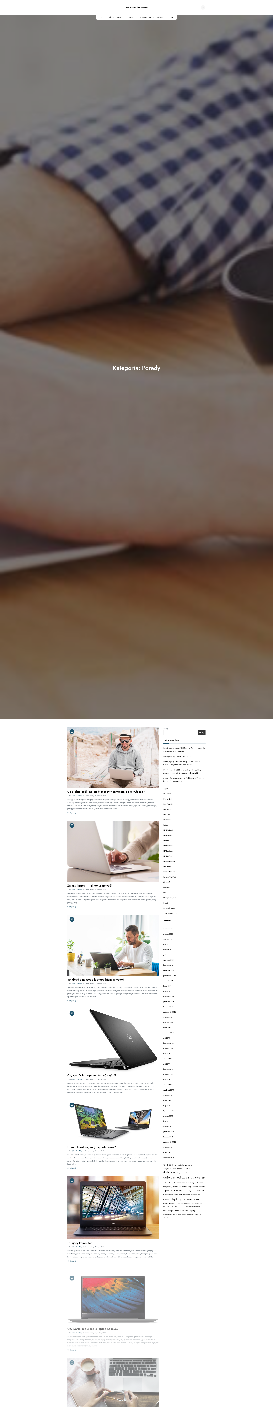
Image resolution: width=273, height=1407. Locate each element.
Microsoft (166, 882)
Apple (165, 788)
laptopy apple (168, 1194)
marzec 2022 (168, 934)
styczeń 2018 (168, 1059)
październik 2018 (169, 1012)
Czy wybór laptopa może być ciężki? (92, 1075)
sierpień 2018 (168, 1022)
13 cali (165, 1165)
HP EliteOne (167, 835)
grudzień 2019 (168, 970)
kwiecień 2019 (168, 996)
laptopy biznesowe (182, 1194)
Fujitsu (165, 825)
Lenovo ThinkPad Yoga (196, 1203)
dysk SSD (200, 1177)
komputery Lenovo (190, 1186)
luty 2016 (166, 1121)
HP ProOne (167, 856)
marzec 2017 (168, 1074)
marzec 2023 (168, 929)
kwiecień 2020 (168, 965)
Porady (130, 17)
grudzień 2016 (168, 1090)
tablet (178, 1214)
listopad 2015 (168, 1137)
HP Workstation (169, 861)
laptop (202, 1186)
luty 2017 (166, 1079)
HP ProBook (168, 846)
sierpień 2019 (168, 981)
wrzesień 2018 (168, 1017)
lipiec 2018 (167, 1027)
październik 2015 (169, 1142)
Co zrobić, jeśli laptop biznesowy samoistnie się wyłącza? (106, 791)
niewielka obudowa (193, 1206)
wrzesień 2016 (168, 1095)
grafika (174, 1183)
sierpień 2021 (168, 939)
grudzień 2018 (168, 1001)
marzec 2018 (168, 1048)
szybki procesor (169, 1214)
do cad (191, 1173)
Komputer (177, 1186)
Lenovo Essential (169, 872)
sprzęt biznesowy (200, 1211)
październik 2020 (169, 955)
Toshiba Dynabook (170, 913)
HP (101, 17)
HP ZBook (167, 866)
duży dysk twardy (188, 1178)
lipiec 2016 (167, 1100)
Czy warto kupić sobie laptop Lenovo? (93, 1324)
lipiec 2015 (167, 1152)
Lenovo (119, 17)
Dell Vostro (167, 809)
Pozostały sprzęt (145, 17)
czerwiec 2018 (168, 1033)
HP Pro (166, 840)
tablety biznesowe (188, 1214)
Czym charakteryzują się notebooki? (91, 1147)
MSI (164, 892)
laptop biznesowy (172, 1190)
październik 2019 (169, 975)
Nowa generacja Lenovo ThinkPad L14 (177, 756)
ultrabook (165, 1218)
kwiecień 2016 (168, 1111)
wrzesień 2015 (168, 1147)
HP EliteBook (168, 830)
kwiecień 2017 (168, 1069)
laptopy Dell (195, 1194)
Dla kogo (160, 17)
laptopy (200, 1190)
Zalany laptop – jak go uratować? (90, 885)
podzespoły (190, 1210)
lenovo (196, 1199)
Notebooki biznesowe (137, 7)
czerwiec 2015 (168, 1157)
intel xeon (199, 1182)
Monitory (166, 887)
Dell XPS (166, 814)
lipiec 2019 (167, 986)
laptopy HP (167, 1199)
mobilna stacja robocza (179, 1207)
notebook (179, 1210)
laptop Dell (185, 1191)
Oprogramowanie (169, 898)
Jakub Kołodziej (77, 796)
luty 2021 (166, 944)
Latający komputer (79, 1243)
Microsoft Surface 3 (168, 1207)
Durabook (167, 820)
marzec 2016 (168, 1116)
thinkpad (198, 1214)
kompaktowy (167, 1186)
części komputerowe (185, 1165)
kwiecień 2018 (168, 1043)
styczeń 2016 (168, 1126)
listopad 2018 (168, 1007)
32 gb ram (172, 1165)
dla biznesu (169, 1172)
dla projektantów (182, 1173)
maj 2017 (166, 1064)
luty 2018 (166, 1053)
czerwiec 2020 (168, 960)
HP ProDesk (168, 851)
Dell (109, 17)
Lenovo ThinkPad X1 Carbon (183, 1203)
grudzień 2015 (168, 1131)
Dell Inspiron (167, 794)
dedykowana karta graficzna (173, 1168)
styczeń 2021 (168, 949)
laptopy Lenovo (182, 1199)
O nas (171, 17)
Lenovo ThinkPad (169, 877)
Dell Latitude (167, 799)
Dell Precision (168, 804)
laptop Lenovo (192, 1191)
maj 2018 (166, 1038)
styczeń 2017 (168, 1085)
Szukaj (165, 728)
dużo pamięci (172, 1177)
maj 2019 (166, 991)
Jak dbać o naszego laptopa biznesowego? (96, 979)
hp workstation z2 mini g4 (186, 1182)
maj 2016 (166, 1105)
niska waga (168, 1210)
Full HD (167, 1182)
